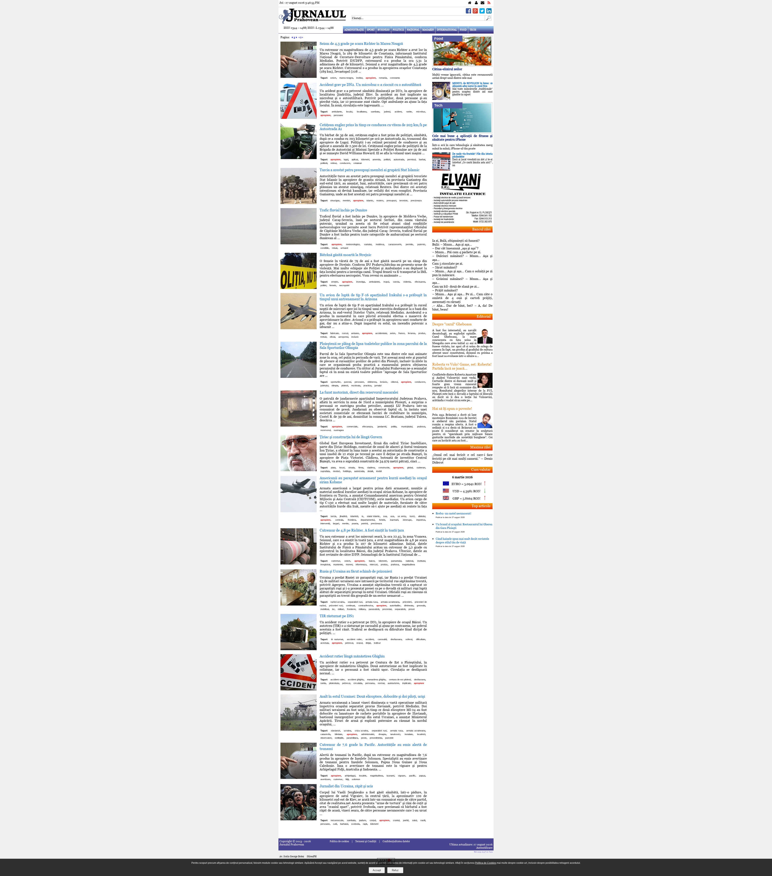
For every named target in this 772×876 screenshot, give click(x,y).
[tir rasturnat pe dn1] (298, 649)
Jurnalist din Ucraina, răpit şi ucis (346, 786)
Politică (398, 29)
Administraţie (354, 29)
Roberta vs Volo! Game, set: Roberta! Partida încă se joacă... (462, 366)
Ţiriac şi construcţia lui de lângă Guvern (351, 437)
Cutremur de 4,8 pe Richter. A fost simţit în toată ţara (362, 530)
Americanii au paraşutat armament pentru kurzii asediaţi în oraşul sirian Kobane (373, 480)
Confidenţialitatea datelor (396, 841)
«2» (300, 37)
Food (463, 29)
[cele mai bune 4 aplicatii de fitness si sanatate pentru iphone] (462, 132)
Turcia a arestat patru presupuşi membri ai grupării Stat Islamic (369, 170)
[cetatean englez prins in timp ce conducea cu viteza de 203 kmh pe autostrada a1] (298, 158)
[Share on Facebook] (468, 12)
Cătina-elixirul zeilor (447, 69)
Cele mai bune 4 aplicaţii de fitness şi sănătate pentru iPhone (462, 137)
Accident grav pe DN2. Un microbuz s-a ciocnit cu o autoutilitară (370, 84)
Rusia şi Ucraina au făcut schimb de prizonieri (356, 571)
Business (384, 29)
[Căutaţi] (488, 19)
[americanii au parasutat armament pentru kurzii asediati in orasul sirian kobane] (298, 511)
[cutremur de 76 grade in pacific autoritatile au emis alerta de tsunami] (298, 777)
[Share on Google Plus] (475, 12)
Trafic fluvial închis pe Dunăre (343, 210)
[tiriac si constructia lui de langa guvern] (298, 470)
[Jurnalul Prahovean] (469, 3)
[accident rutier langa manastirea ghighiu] (298, 689)
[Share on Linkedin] (489, 12)
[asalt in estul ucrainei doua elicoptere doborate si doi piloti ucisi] (298, 729)
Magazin (428, 29)
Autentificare (484, 847)
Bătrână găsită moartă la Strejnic (345, 255)
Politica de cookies (339, 841)
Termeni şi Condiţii (365, 841)
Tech (473, 29)
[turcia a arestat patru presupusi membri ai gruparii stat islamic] (298, 203)
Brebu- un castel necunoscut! (453, 515)
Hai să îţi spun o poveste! (452, 408)
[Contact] (482, 3)
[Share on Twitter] (482, 12)
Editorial (484, 316)
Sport (371, 29)
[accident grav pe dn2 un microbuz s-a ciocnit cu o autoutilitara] (298, 117)
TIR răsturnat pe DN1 (337, 616)
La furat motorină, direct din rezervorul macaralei (359, 392)
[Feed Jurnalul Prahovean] (489, 3)
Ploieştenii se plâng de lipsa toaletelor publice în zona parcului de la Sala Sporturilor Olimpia (373, 345)
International (447, 29)
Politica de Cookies (485, 863)
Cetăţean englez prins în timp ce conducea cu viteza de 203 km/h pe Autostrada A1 (373, 127)
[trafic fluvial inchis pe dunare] (298, 243)
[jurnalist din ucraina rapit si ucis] (298, 819)
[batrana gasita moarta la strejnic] (298, 288)
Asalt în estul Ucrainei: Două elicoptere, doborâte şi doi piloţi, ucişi (372, 696)
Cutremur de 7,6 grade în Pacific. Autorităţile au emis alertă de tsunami (373, 746)
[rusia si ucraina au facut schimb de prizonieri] (298, 604)
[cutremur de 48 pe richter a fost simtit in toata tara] (298, 563)
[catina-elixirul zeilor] (462, 65)
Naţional (413, 29)
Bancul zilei (481, 229)
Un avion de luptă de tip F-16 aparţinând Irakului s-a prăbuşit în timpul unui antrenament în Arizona (373, 297)
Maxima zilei (480, 447)
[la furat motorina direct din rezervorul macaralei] (298, 425)
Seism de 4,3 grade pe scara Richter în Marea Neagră (361, 43)
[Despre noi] (476, 3)
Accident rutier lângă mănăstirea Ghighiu (352, 656)
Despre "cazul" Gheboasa (452, 324)
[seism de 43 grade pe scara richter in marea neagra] (298, 76)
